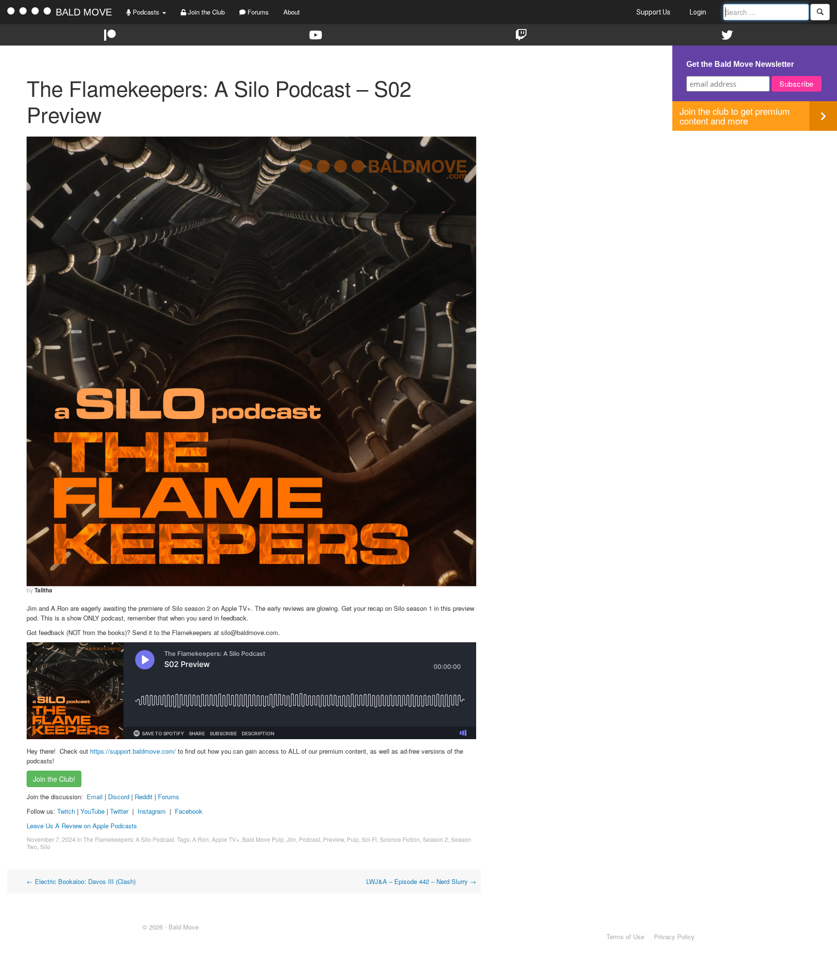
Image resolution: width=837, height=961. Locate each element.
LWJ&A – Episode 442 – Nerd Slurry (421, 881)
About (291, 11)
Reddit (145, 796)
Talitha (43, 590)
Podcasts (146, 11)
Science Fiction (400, 839)
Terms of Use (625, 936)
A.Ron (200, 839)
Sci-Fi (369, 839)
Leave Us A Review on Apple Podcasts (82, 825)
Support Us (653, 12)
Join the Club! (54, 779)
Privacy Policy (674, 936)
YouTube (92, 811)
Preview (333, 839)
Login (698, 12)
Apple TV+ (225, 839)
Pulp (353, 839)
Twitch (66, 811)
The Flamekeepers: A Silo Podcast (128, 839)
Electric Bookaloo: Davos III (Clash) (81, 881)
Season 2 (435, 839)
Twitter (119, 811)
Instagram (152, 811)
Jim (291, 839)
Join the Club (205, 11)
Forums (257, 11)
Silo (45, 846)
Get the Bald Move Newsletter (740, 64)
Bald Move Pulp (263, 839)
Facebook (188, 811)
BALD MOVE (84, 12)
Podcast (309, 839)
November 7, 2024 (51, 839)
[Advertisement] (754, 198)
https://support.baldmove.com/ (133, 751)
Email (95, 796)
